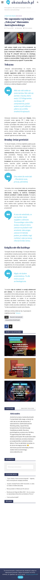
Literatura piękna (10, 16)
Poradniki (24, 384)
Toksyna (17, 313)
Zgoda (20, 577)
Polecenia (16, 384)
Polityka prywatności (32, 574)
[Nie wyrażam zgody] (38, 574)
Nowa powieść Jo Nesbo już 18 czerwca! (18, 489)
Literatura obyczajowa (15, 337)
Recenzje (19, 16)
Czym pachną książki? (13, 497)
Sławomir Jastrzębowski (16, 317)
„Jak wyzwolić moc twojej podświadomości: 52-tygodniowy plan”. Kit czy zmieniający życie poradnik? (20, 391)
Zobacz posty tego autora (27, 408)
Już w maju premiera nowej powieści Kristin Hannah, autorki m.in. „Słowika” (20, 347)
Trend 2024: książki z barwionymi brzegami (20, 368)
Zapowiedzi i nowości (16, 342)
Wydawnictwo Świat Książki (12, 320)
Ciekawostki (20, 364)
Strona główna (8, 7)
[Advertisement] (20, 533)
